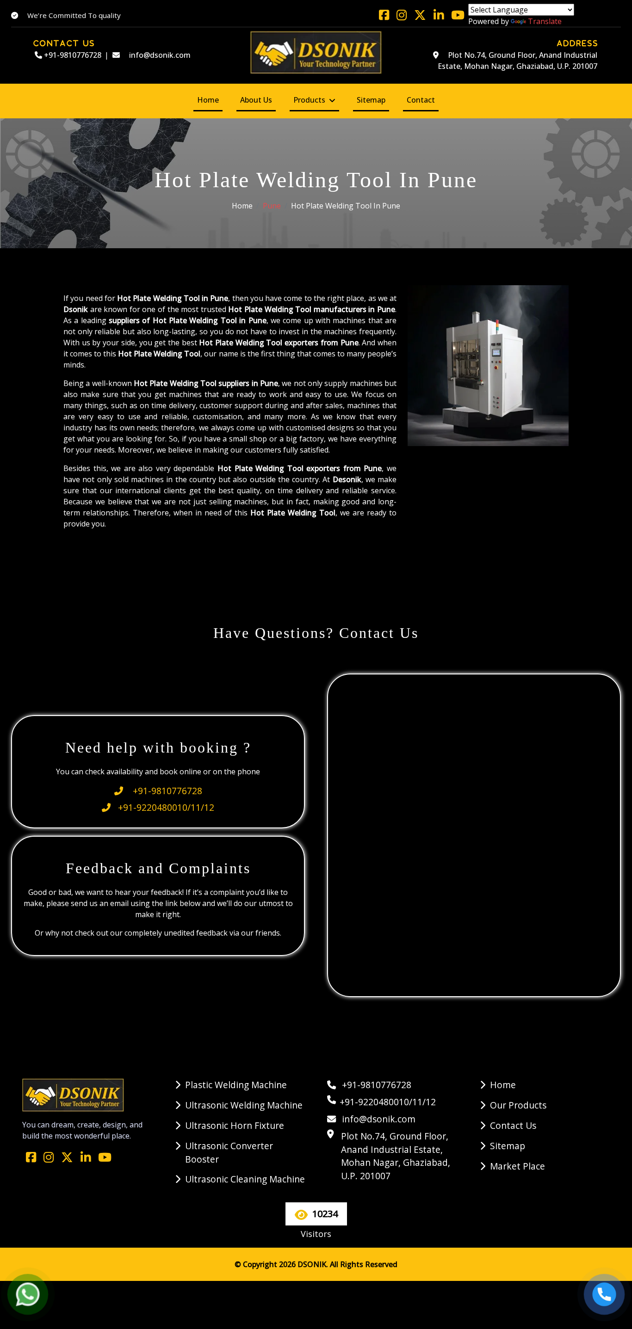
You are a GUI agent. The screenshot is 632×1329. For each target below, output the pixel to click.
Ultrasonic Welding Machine (244, 1105)
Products (309, 100)
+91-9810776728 (71, 55)
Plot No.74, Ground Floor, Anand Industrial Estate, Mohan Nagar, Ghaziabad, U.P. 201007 (517, 60)
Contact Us (513, 1125)
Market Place (517, 1166)
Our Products (518, 1105)
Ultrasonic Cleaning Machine (245, 1179)
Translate (545, 21)
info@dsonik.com (159, 55)
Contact (421, 100)
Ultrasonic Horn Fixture (234, 1125)
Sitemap (371, 100)
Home (208, 100)
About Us (256, 100)
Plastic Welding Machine (236, 1084)
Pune (272, 206)
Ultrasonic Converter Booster (229, 1152)
